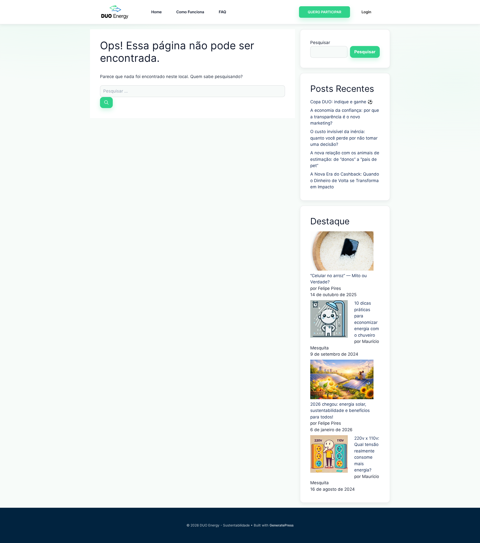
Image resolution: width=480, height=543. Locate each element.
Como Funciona (190, 12)
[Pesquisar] (106, 102)
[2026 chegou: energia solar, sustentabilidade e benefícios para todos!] (342, 397)
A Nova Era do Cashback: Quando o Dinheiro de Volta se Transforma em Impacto (344, 180)
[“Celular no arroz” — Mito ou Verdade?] (342, 269)
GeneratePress (282, 525)
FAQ (222, 12)
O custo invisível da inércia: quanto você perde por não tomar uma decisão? (344, 138)
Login (366, 12)
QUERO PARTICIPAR (324, 12)
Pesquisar (320, 42)
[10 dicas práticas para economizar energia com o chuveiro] (329, 336)
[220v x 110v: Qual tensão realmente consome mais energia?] (329, 471)
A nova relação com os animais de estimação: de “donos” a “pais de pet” (344, 159)
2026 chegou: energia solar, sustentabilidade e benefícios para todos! (340, 410)
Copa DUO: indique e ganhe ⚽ (341, 101)
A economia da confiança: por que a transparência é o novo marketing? (344, 117)
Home (156, 12)
